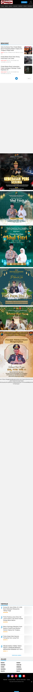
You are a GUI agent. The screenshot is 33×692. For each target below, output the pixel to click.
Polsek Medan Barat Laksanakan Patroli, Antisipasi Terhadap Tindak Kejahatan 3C (11, 68)
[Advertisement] (16, 24)
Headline (15, 6)
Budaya (2, 662)
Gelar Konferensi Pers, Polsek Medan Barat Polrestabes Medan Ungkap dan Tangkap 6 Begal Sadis (11, 48)
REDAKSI (5, 679)
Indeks (6, 6)
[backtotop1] (31, 681)
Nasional (30, 6)
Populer (24, 2)
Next (29, 78)
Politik (3, 671)
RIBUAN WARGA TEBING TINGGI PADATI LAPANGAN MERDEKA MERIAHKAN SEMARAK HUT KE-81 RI (13, 647)
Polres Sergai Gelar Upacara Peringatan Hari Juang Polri (11, 637)
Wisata (18, 671)
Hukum (2, 667)
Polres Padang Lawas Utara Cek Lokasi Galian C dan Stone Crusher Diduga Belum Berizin (13, 618)
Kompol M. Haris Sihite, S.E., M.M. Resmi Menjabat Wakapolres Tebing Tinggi (12, 608)
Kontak (28, 679)
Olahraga (19, 669)
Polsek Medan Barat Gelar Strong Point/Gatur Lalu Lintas (10, 57)
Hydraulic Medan (11, 679)
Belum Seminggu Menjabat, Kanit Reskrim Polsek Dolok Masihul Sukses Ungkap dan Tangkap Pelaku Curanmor (12, 628)
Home (2, 6)
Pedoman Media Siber (21, 679)
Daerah (10, 6)
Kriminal (20, 6)
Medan (25, 6)
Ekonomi (3, 664)
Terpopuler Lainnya (16, 655)
